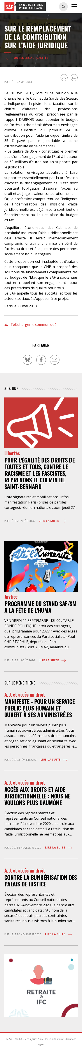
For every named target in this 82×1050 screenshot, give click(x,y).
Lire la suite (49, 521)
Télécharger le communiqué (33, 324)
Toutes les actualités (30, 58)
